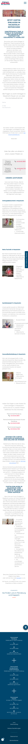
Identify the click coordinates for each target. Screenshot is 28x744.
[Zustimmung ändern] (3, 739)
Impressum (14, 732)
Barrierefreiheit (14, 740)
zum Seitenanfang (14, 723)
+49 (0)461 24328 (15, 423)
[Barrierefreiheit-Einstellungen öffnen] (25, 627)
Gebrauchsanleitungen (14, 728)
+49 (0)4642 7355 (15, 429)
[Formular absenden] (14, 138)
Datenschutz (14, 736)
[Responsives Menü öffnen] (25, 3)
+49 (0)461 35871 (21, 161)
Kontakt (19, 578)
